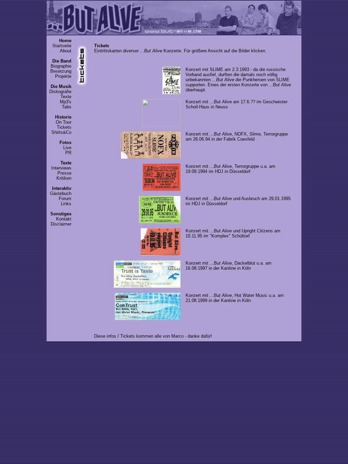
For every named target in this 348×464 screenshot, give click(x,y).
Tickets (64, 127)
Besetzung (60, 71)
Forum (65, 198)
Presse (64, 173)
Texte (65, 96)
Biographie (61, 66)
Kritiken (63, 178)
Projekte (63, 76)
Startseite (61, 45)
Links (66, 203)
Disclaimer (61, 224)
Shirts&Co (61, 132)
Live (67, 147)
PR (68, 152)
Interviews (61, 168)
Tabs (66, 106)
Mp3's (65, 101)
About (65, 50)
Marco (177, 336)
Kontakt (63, 218)
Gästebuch (60, 193)
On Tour (63, 122)
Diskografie (60, 91)
